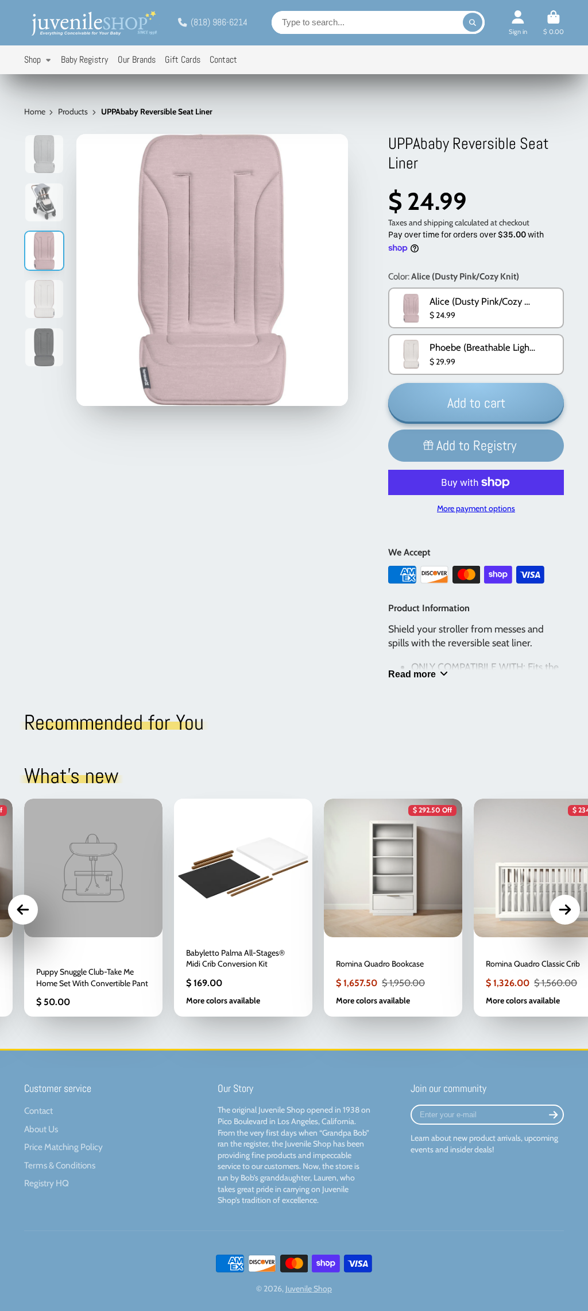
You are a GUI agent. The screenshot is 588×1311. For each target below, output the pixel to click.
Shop (32, 59)
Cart (553, 22)
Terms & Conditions (59, 1165)
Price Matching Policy (63, 1146)
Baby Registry (84, 59)
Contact (223, 59)
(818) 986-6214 (219, 22)
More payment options (476, 508)
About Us (41, 1129)
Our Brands (137, 59)
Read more (412, 674)
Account (518, 22)
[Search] (472, 22)
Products (73, 111)
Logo (93, 22)
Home (34, 111)
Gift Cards (182, 59)
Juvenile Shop (308, 1288)
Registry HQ (46, 1183)
